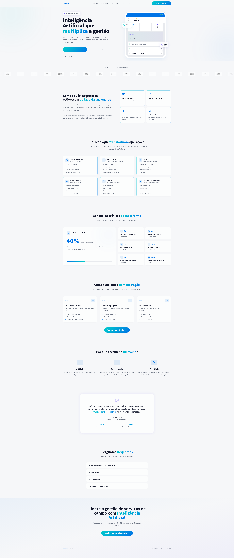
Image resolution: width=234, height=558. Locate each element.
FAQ (129, 3)
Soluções (95, 3)
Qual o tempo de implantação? (98, 486)
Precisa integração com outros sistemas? (101, 465)
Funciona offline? (94, 472)
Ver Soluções (96, 50)
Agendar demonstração (161, 3)
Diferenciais (115, 3)
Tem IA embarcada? (94, 479)
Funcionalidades (105, 3)
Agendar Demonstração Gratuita (115, 533)
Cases (123, 3)
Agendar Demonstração (73, 50)
